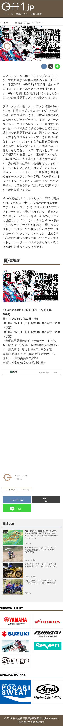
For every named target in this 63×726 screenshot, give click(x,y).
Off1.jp (17, 47)
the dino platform (35, 722)
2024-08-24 (20, 45)
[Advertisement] (29, 399)
